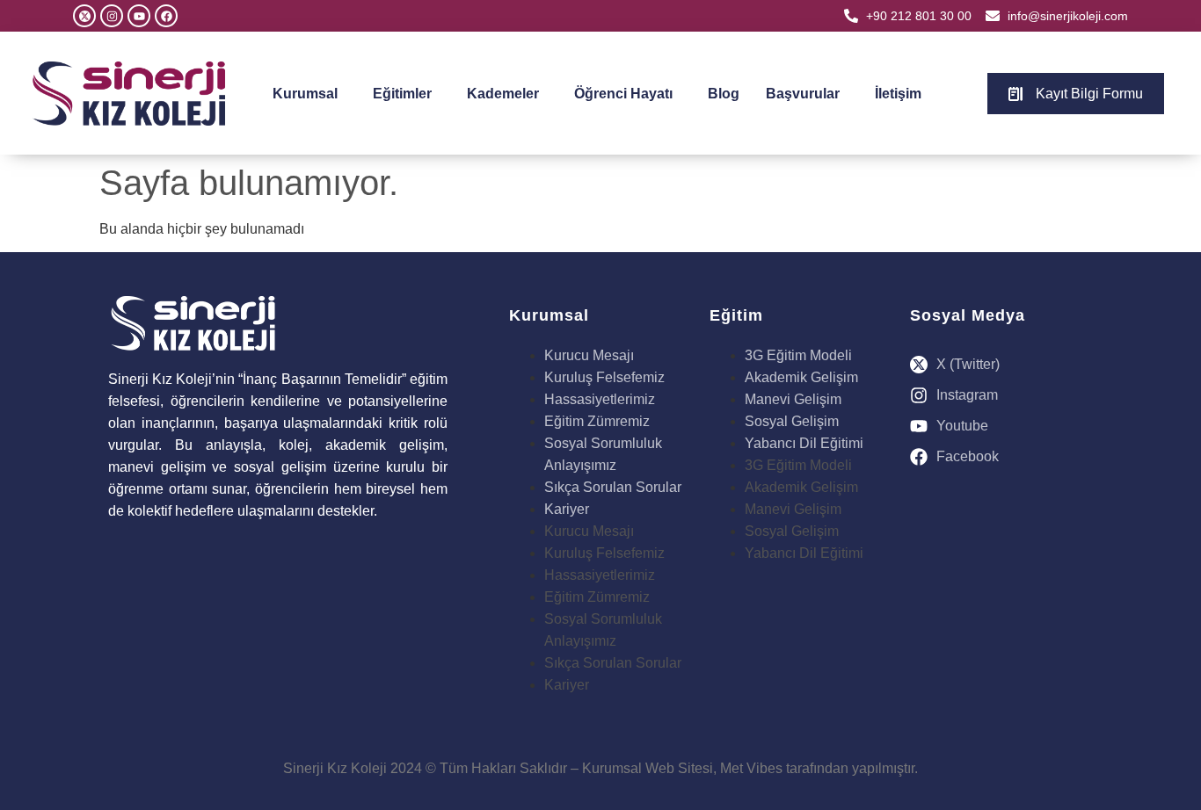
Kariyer (566, 509)
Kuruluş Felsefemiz (604, 377)
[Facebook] (166, 15)
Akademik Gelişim (801, 377)
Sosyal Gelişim (792, 421)
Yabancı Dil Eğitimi (804, 443)
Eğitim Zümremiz (597, 421)
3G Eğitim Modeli (798, 355)
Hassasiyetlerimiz (599, 399)
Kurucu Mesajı (589, 355)
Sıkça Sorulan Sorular (612, 487)
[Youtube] (138, 15)
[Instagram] (111, 15)
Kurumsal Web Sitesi (647, 768)
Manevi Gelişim (793, 399)
